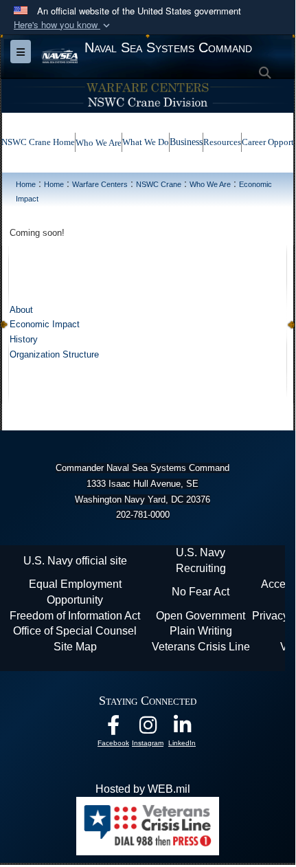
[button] (63, 25)
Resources (222, 142)
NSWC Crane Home (38, 142)
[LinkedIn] (182, 728)
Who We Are (99, 143)
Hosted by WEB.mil (142, 789)
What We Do (145, 142)
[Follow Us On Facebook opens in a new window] (113, 728)
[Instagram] (147, 728)
